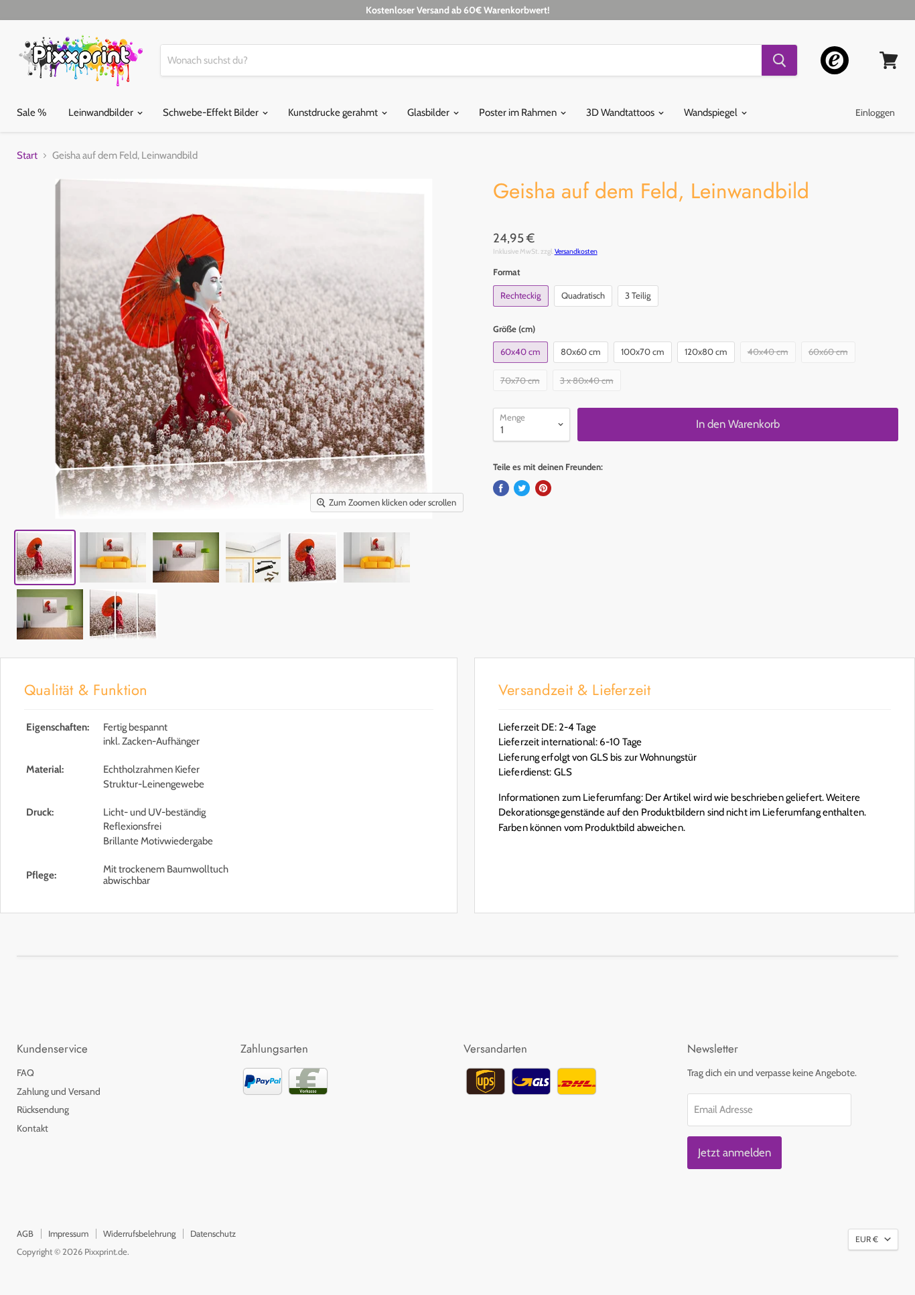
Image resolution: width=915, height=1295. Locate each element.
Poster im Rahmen (519, 112)
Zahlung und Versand (58, 1091)
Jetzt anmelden (734, 1152)
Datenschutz (213, 1233)
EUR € (866, 1239)
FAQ (25, 1073)
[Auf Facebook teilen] (501, 488)
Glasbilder (429, 112)
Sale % (31, 112)
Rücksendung (43, 1109)
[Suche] (779, 60)
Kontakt (32, 1128)
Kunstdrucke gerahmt (334, 112)
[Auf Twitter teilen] (522, 488)
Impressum (68, 1233)
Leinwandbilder (101, 112)
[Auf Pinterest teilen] (543, 488)
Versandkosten (576, 251)
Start (27, 155)
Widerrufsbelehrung (139, 1233)
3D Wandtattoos (621, 112)
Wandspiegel (712, 112)
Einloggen (875, 112)
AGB (25, 1233)
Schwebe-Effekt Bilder (212, 112)
